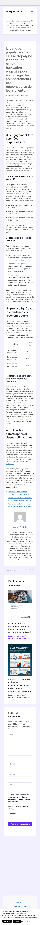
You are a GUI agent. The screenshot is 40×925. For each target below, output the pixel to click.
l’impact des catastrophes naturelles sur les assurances (20, 461)
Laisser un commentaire (16, 636)
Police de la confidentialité (20, 906)
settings (34, 917)
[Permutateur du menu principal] (32, 11)
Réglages (27, 921)
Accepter (7, 921)
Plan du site (20, 903)
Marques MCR (14, 11)
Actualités (10, 21)
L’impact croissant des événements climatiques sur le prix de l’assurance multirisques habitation (19, 685)
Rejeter (17, 921)
